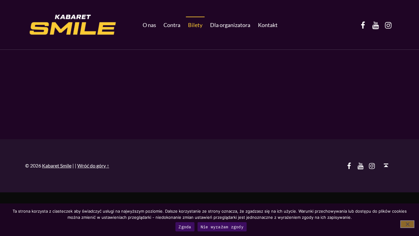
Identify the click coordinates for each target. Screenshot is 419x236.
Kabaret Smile (56, 165)
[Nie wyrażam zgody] (407, 224)
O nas (149, 25)
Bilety (195, 25)
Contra (171, 25)
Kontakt (268, 25)
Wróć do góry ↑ (93, 165)
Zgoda (185, 227)
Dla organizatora (230, 25)
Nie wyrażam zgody (222, 227)
